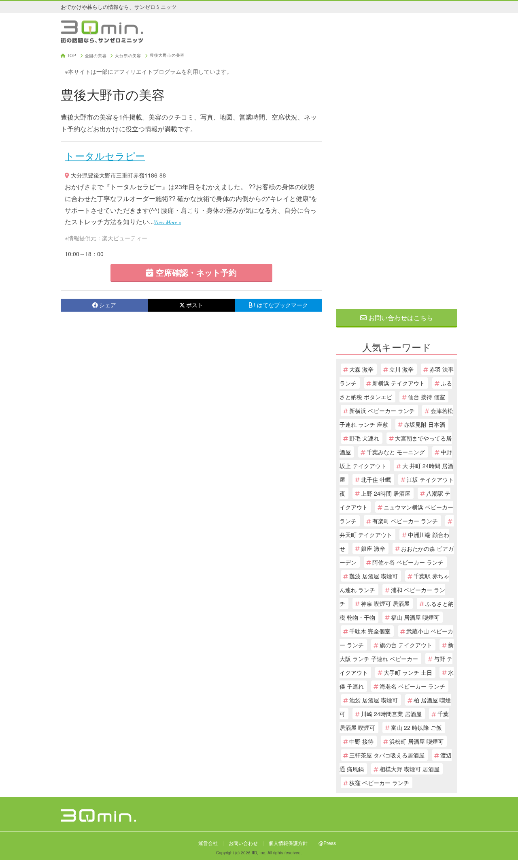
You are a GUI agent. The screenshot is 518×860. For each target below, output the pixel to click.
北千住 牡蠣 (376, 479)
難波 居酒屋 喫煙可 (373, 576)
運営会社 (208, 842)
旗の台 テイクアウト (406, 645)
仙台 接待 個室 (426, 397)
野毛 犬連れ (364, 438)
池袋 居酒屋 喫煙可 (373, 700)
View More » (167, 221)
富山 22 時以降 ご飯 (416, 727)
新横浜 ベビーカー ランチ (382, 410)
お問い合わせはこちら (400, 317)
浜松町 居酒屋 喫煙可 (416, 741)
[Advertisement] (396, 175)
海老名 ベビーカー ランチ (412, 686)
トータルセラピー (105, 155)
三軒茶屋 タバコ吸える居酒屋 (387, 755)
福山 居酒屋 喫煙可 (415, 617)
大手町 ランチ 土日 (408, 672)
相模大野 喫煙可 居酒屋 (409, 769)
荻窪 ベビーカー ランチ (379, 783)
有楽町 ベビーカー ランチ (405, 521)
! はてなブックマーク (281, 305)
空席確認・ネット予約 (195, 272)
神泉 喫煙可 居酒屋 (385, 603)
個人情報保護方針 (288, 842)
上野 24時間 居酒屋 (385, 493)
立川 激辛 (401, 369)
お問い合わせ (243, 842)
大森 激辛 (361, 369)
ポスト (194, 305)
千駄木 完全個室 (370, 631)
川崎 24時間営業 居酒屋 (391, 714)
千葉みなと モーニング (396, 452)
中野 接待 (361, 741)
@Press (327, 842)
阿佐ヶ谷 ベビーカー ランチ (408, 562)
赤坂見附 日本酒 (424, 424)
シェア (107, 305)
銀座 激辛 (373, 548)
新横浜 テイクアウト (398, 383)
